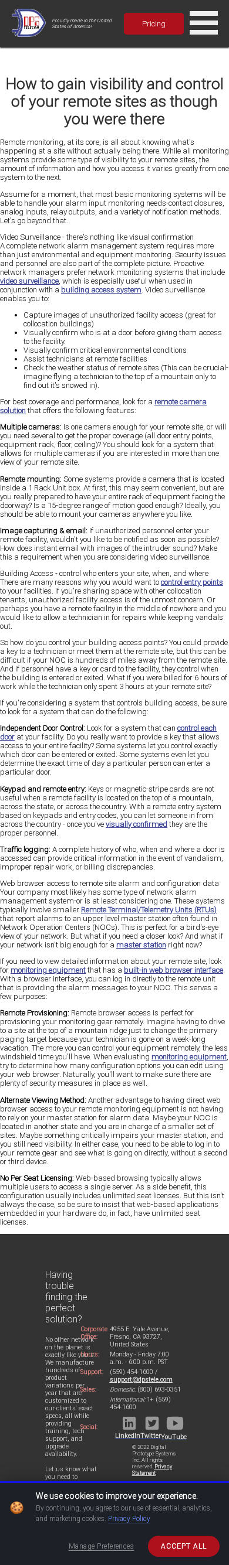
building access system (101, 289)
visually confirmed (136, 824)
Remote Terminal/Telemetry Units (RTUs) (149, 909)
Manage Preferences (101, 1546)
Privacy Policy (129, 1519)
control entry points (192, 582)
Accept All (184, 1546)
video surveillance (29, 281)
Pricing (154, 23)
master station (141, 944)
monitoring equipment (48, 970)
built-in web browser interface (173, 970)
